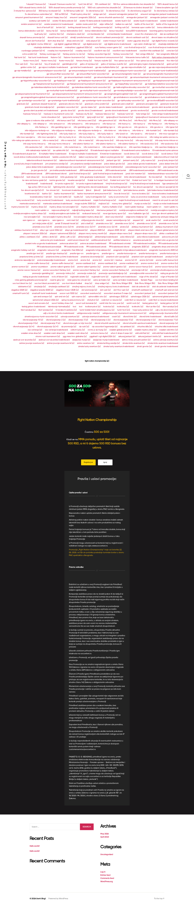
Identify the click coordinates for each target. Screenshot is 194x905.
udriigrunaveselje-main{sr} (88, 313)
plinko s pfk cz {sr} (67, 237)
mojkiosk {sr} (103, 204)
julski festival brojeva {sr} (79, 174)
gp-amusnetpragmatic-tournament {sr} (160, 74)
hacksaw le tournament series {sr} (58, 114)
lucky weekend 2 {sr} (25, 200)
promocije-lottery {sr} (65, 273)
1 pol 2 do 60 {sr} (85, 4)
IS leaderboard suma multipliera (136, 150)
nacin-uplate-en (154, 207)
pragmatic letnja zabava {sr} (98, 250)
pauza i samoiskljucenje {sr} (118, 220)
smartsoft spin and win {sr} (166, 290)
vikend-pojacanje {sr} (168, 323)
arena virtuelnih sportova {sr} (111, 18)
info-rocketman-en (53, 147)
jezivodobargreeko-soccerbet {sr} (70, 167)
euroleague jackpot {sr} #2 (33, 51)
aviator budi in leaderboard (145, 21)
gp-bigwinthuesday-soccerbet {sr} (36, 81)
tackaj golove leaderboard (33, 307)
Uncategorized (106, 854)
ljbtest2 (97, 190)
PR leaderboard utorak (96, 247)
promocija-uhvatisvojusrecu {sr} (164, 270)
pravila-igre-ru (92, 254)
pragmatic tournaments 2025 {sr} (163, 250)
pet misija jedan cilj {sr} (42, 224)
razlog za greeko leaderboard (36, 277)
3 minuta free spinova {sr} (25, 11)
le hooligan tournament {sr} (166, 180)
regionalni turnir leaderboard (123, 277)
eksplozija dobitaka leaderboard (48, 47)
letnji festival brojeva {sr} (116, 184)
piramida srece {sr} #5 (42, 227)
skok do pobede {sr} (140, 287)
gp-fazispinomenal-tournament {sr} (48, 84)
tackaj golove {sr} (149, 303)
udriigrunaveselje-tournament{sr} (163, 313)
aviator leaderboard (169, 21)
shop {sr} (88, 283)
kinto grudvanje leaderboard (92, 177)
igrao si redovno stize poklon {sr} (40, 121)
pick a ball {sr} (87, 224)
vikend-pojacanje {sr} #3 (47, 327)
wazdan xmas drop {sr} (31, 333)
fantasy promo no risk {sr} (74, 54)
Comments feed (107, 878)
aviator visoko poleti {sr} (86, 24)
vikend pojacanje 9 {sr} (50, 323)
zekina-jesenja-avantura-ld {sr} (60, 343)
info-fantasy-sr (41, 127)
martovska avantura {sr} (30, 204)
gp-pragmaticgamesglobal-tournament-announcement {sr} (47, 97)
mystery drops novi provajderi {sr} (63, 207)
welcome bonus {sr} (99, 333)
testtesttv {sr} (137, 307)
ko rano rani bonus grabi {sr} (34, 180)
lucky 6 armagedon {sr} (96, 197)
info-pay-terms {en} (104, 140)
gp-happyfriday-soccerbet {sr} (128, 84)
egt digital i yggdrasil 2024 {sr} (67, 44)
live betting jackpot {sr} (120, 187)
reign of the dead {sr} (148, 277)
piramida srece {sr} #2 (124, 224)
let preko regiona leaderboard (89, 184)
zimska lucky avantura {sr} (89, 346)
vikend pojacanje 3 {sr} (78, 320)
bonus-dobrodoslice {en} (71, 31)
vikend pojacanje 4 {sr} (101, 320)
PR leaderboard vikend (119, 247)
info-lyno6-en (122, 134)
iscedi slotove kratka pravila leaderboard (32, 157)
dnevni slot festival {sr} (35, 41)
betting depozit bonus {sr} (79, 27)
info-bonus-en (109, 124)
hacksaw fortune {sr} (32, 114)
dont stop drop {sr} (56, 41)
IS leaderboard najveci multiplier (105, 150)
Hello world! (35, 846)
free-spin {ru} (36, 64)
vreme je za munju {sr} (97, 330)
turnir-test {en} (123, 310)
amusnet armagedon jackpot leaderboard (159, 14)
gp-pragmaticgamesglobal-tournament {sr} (158, 94)
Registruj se (88, 462)
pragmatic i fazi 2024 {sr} (72, 250)
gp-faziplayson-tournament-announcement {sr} (129, 81)
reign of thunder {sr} (169, 277)
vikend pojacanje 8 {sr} (28, 323)
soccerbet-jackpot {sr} (168, 293)
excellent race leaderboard (125, 51)
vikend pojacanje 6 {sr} (146, 320)
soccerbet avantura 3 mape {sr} (118, 293)
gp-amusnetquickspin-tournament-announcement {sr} (154, 77)
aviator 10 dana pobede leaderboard (96, 21)
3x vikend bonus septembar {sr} (38, 14)
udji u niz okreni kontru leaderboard (58, 313)
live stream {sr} (52, 190)
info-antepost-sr (92, 124)
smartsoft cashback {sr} (142, 290)
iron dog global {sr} (79, 150)
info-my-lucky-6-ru (87, 137)
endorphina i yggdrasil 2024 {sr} (78, 47)
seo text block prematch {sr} (46, 283)
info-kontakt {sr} (27, 134)
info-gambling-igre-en (61, 127)
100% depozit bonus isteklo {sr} (32, 8)
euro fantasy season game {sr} (108, 47)
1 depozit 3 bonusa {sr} (36, 4)
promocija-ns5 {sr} (140, 270)
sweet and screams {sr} (38, 303)
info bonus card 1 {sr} (66, 121)
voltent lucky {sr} (78, 330)
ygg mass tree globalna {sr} (75, 337)
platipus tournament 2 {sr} (166, 227)
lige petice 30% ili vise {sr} (39, 187)
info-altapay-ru (24, 124)
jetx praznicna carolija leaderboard (86, 164)
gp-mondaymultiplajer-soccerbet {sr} (130, 91)
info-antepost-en (57, 124)
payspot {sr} (138, 220)
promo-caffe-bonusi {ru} (38, 263)
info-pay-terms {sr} (144, 140)
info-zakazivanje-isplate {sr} (38, 150)
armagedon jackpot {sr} (137, 18)
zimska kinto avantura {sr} (133, 343)
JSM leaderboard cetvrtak (90, 170)
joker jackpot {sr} (170, 167)
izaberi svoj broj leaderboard (138, 157)
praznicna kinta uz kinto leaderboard (62, 257)
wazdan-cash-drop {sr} (78, 333)
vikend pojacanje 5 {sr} (123, 320)
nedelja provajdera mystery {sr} (164, 210)
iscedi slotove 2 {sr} (150, 154)
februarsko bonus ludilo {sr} (137, 57)
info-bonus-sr (139, 124)
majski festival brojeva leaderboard (134, 200)
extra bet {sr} (172, 51)
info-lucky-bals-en (68, 134)
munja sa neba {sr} (142, 204)
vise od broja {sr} (35, 330)
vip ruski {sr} (84, 327)
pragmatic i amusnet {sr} (48, 250)
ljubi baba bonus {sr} (112, 190)
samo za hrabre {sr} (101, 280)
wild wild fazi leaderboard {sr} (165, 333)
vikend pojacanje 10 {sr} (33, 320)
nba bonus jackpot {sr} (106, 210)
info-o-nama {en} (50, 140)
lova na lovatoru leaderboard (165, 194)
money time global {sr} (122, 204)
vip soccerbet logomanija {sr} (104, 327)
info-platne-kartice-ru (106, 144)
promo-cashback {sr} (129, 263)
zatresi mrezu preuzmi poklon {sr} (136, 340)
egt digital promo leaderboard (117, 44)
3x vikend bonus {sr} (94, 11)
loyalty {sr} (78, 197)
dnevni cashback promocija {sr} (109, 37)
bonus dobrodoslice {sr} (167, 27)
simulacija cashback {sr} (58, 287)
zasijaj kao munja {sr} (81, 340)
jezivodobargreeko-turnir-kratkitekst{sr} (105, 167)
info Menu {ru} (140, 121)
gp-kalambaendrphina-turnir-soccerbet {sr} (91, 87)
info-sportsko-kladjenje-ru (140, 147)
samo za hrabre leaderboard (125, 280)
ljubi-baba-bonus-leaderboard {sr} (162, 190)
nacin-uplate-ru (171, 207)
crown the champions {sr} (146, 34)
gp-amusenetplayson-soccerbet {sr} (50, 71)
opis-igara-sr (58, 220)
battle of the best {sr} (144, 24)
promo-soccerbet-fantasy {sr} (115, 270)
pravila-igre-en (76, 254)
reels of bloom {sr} (59, 277)
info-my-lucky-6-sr (107, 137)
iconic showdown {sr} (50, 117)
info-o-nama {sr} (86, 140)
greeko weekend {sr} (140, 111)
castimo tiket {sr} (56, 34)
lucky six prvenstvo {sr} (118, 197)
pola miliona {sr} (127, 237)
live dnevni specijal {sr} (143, 187)
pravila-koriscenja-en (126, 254)
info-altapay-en (171, 121)
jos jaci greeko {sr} (39, 170)
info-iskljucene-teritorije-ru (63, 131)
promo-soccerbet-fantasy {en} (56, 270)
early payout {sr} (93, 41)
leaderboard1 (32, 184)
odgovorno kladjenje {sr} (136, 217)
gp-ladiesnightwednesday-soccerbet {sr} (131, 87)
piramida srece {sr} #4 (168, 224)
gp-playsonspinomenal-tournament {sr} (32, 94)
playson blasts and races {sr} (140, 230)
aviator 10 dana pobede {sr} (64, 21)
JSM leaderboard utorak (31, 174)
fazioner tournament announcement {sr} (105, 57)
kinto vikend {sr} (114, 177)
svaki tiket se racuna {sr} (135, 300)
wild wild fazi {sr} (142, 333)
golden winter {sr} (28, 67)
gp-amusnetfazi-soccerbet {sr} (60, 74)
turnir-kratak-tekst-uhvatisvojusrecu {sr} (97, 310)
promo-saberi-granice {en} (62, 267)
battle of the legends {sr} (167, 24)
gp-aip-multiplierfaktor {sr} (107, 67)
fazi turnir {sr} (19, 57)
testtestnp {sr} (123, 307)
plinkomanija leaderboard (106, 237)
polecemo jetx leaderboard (53, 240)
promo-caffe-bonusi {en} (167, 260)
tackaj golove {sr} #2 (169, 303)
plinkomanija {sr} (85, 237)
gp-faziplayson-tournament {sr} (92, 81)
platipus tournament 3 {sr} (26, 230)
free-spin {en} (21, 64)
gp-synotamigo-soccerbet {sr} (31, 101)
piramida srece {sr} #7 (85, 227)
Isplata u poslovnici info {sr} (64, 157)
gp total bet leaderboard (82, 67)
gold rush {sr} (172, 64)
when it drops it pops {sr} (121, 333)
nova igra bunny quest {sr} (114, 214)
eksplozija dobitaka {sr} (168, 44)
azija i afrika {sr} (106, 24)
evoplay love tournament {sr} (60, 51)
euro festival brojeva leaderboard (163, 47)
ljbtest (88, 190)
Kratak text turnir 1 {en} (98, 180)
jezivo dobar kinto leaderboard (39, 167)
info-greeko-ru (140, 127)
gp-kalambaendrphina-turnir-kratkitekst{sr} (50, 87)
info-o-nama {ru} (68, 140)
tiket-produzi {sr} (45, 310)
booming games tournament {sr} (164, 31)
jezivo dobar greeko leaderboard (142, 164)
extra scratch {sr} (29, 54)
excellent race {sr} (102, 51)
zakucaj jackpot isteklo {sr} (149, 337)
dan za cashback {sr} (169, 34)
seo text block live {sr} (22, 283)
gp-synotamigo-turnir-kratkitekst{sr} (64, 101)
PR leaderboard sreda (74, 247)
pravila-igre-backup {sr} (56, 254)
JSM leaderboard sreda (167, 170)
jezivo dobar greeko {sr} (114, 164)
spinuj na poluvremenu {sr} (72, 300)
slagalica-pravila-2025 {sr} (41, 290)
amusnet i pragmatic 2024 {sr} (83, 18)
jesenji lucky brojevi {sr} (168, 160)
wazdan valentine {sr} (168, 330)
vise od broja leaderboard (56, 330)
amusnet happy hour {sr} (56, 18)
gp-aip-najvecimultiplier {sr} (133, 67)
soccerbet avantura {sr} (90, 293)
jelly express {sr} (148, 160)
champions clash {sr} (75, 34)
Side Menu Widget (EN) (122, 283)
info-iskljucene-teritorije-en (37, 131)
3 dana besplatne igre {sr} (166, 8)
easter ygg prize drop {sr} (138, 41)
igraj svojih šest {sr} (95, 117)
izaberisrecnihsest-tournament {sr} (42, 160)
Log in (102, 872)
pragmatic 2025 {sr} (140, 247)
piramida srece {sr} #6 (64, 227)
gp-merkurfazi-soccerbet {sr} (165, 87)
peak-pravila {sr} (170, 220)
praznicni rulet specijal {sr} (117, 257)
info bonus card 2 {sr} (87, 121)
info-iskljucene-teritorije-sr (89, 131)
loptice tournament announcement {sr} (94, 194)
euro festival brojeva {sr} (135, 47)
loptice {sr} (46, 194)
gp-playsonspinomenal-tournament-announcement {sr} (76, 94)
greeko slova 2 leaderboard (90, 111)
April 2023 (104, 837)
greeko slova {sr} (68, 111)
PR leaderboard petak (168, 244)
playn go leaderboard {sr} (76, 230)
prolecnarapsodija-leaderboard (51, 260)
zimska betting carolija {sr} (108, 343)
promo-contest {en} (149, 263)
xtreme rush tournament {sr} (47, 337)
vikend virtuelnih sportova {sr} (107, 323)
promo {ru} (85, 260)
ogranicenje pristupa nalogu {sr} (164, 217)
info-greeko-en (124, 127)
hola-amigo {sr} (143, 114)
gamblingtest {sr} (69, 64)
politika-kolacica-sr (122, 240)
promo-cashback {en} (85, 263)
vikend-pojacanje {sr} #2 (23, 327)
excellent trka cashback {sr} (152, 51)
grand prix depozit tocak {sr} (43, 104)
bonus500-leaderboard (136, 31)
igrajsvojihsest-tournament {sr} (119, 117)
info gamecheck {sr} (107, 121)
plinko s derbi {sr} (50, 237)
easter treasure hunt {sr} (113, 41)
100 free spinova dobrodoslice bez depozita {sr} (134, 4)
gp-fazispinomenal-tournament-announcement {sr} (89, 84)
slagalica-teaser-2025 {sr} (67, 290)
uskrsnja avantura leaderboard (95, 317)
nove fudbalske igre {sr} (139, 214)
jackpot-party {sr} (131, 160)
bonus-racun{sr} (116, 31)
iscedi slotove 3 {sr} (169, 154)
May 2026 (104, 834)
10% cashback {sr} (102, 4)
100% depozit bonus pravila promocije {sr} (67, 8)
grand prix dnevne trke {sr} (70, 104)
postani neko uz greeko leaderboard (41, 244)
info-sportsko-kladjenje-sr (166, 147)
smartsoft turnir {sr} (20, 293)
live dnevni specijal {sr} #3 (32, 190)
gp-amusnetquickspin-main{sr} (77, 77)
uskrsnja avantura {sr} (70, 317)
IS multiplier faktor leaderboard (52, 154)
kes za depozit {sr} (50, 177)
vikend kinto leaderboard (150, 317)
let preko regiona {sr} (64, 184)
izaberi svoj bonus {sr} (88, 157)
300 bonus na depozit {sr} (50, 11)
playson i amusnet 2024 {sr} (35, 234)
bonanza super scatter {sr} (143, 27)
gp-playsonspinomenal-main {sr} (163, 91)
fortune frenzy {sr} (84, 61)
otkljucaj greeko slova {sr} (92, 220)
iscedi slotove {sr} (131, 154)
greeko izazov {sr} (88, 107)
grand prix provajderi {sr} (147, 104)
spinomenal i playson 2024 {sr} (46, 300)
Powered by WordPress (58, 899)
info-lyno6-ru (136, 134)
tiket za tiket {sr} (153, 307)
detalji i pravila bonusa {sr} (81, 37)
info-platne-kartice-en (83, 144)
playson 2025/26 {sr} (116, 230)
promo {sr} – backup (113, 260)
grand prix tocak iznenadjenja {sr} (39, 107)
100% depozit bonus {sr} (167, 4)
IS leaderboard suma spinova (165, 150)
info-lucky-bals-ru (87, 134)
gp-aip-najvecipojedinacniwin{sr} (163, 67)
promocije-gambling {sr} (42, 273)
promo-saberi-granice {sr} (114, 267)
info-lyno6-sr (150, 134)
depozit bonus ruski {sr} (57, 37)
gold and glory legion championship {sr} (146, 64)
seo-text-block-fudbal (72, 283)
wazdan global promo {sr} (120, 330)
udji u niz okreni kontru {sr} (166, 310)
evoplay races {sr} (83, 51)
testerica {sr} (108, 307)
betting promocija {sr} (102, 27)
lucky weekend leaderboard (78, 200)
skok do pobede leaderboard (165, 287)
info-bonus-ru (124, 124)
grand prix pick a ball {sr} (122, 104)
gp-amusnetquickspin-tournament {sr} (110, 77)
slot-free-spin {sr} (121, 290)
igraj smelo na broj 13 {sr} (73, 117)
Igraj (105, 462)
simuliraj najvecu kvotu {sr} (83, 287)
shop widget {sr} (102, 283)
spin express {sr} (79, 297)
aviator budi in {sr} (123, 21)
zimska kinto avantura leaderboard (162, 343)
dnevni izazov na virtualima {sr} (164, 37)
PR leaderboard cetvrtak (120, 244)
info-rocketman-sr (92, 147)
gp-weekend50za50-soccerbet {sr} (162, 101)
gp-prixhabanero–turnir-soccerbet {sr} (94, 97)
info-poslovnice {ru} (169, 144)
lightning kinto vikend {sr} (64, 187)
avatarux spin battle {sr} (39, 21)
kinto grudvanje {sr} (68, 177)
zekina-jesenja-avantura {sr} (31, 343)
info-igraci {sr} (172, 127)
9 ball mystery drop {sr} (80, 14)
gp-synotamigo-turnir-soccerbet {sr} (98, 101)
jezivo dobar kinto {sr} (168, 164)
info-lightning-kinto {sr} (47, 134)
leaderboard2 (46, 184)
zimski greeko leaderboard (166, 346)
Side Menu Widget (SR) (168, 283)
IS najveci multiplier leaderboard (83, 154)
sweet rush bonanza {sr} (86, 303)
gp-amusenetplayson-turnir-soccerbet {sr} (127, 71)
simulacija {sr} (40, 287)
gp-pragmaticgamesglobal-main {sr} (120, 94)
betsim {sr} (60, 27)
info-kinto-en (110, 131)
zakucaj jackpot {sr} (126, 337)
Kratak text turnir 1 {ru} (120, 180)
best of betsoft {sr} (45, 27)
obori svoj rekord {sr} (114, 217)
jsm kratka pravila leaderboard (63, 170)
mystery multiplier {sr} (90, 207)
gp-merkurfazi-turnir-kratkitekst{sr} (62, 91)
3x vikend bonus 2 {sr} (115, 11)
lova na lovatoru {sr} (140, 194)
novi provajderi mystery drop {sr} (57, 217)
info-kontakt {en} (153, 131)
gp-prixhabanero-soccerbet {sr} (128, 97)
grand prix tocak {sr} (169, 104)
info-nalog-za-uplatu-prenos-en (132, 137)
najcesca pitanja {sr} (60, 210)
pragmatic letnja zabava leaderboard (130, 250)
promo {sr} (97, 260)
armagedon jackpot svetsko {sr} (164, 18)
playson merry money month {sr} (93, 234)
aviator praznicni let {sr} (31, 24)
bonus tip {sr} (52, 31)
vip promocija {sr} (68, 327)
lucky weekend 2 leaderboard (50, 200)
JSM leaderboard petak (115, 170)
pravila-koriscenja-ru (148, 254)
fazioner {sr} (56, 57)
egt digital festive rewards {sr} (165, 41)
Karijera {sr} (19, 177)
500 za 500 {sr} (61, 14)
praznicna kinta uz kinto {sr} (31, 257)
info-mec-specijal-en (168, 134)
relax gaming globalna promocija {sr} (31, 280)
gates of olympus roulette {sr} (114, 64)
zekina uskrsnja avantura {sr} (165, 340)
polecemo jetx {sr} (170, 237)
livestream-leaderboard (72, 190)
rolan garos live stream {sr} (78, 280)
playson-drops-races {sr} (146, 234)
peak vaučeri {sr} (153, 220)
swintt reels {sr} (133, 303)
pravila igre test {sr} (34, 254)
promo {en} (73, 260)
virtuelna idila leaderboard (166, 327)
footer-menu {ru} (49, 61)
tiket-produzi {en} (170, 307)
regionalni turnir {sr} (99, 277)
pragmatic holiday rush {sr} (23, 250)
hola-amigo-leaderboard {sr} (165, 114)
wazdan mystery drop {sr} (145, 330)
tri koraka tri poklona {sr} (66, 310)
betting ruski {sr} (122, 27)
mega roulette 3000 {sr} (85, 204)
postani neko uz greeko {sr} (166, 240)
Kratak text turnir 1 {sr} (141, 180)
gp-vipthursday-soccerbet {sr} (130, 101)
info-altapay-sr (40, 124)
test (74, 307)
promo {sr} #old (146, 260)
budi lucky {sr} (40, 34)
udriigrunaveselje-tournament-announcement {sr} (124, 313)
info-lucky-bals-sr (105, 134)
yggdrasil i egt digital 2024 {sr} (102, 337)
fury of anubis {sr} (52, 64)
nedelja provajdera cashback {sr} (133, 210)
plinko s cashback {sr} (168, 234)
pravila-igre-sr (108, 254)
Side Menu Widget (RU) (145, 283)
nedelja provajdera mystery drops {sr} (29, 214)
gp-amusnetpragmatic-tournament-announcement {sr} (36, 77)
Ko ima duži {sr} (155, 177)
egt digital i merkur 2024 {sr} (39, 44)
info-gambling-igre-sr (105, 127)
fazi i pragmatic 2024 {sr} (167, 54)
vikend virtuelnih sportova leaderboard (140, 323)
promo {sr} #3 (131, 260)
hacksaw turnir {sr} (125, 114)
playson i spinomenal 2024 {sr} (63, 234)
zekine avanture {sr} (85, 343)
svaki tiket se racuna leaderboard (163, 300)
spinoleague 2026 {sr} (140, 297)
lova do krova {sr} (121, 194)
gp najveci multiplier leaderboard (53, 67)
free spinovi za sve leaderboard (150, 61)
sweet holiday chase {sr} (62, 303)
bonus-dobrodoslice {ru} (95, 31)
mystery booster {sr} (19, 207)
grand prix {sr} (23, 104)
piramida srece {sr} (104, 224)
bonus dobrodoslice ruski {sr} (31, 31)
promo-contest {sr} (20, 267)
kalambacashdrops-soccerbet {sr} (163, 174)
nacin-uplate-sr (42, 210)
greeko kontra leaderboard (137, 107)
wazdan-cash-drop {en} (54, 333)
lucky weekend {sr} (170, 197)
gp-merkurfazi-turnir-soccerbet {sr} (95, 91)
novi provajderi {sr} (32, 217)
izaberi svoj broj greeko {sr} (111, 157)
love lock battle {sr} (62, 197)
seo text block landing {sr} (166, 280)
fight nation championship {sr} (165, 57)
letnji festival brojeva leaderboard (145, 184)
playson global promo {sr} (167, 230)
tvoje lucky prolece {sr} (143, 310)
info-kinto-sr (137, 131)
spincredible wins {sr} (97, 297)
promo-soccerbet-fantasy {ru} (86, 270)
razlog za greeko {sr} (169, 273)
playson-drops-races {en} (121, 234)
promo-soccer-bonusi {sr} (29, 270)
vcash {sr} (116, 317)
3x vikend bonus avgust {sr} (139, 11)
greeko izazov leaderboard (110, 107)
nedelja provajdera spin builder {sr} (64, 214)
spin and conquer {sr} (42, 297)
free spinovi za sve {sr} (124, 61)
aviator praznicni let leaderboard (58, 24)
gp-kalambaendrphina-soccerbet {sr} (161, 84)
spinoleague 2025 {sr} (118, 297)
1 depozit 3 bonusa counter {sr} (61, 4)
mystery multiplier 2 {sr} (112, 207)
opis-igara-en (29, 220)
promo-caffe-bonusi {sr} (62, 263)
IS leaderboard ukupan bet (24, 154)
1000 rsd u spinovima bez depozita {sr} (104, 8)
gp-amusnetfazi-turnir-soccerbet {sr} (93, 74)
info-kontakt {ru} (171, 131)
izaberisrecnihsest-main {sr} (166, 157)
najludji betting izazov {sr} (83, 210)
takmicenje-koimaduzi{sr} (59, 307)
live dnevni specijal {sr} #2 (167, 187)
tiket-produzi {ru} (28, 310)
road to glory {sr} (57, 280)
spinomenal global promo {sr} (165, 297)
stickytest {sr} (93, 300)
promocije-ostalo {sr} (86, 273)
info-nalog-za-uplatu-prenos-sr (26, 140)
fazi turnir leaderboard (38, 57)
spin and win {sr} (62, 297)
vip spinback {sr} (127, 327)
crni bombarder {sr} (95, 34)
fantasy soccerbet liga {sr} (99, 54)
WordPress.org (106, 882)
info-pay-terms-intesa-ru (34, 144)
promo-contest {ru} (169, 263)
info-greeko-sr (156, 127)
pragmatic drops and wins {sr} (165, 247)
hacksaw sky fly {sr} (84, 114)
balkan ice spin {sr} (124, 24)
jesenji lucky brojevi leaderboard (28, 164)
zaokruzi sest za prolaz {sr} (24, 340)
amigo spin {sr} (99, 14)
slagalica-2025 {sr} (19, 290)
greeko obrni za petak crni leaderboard (41, 111)
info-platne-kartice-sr (128, 144)
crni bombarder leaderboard (119, 34)
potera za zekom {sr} (68, 244)
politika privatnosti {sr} (101, 240)
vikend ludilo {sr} (171, 317)
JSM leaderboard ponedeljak (141, 170)
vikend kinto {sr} (130, 317)
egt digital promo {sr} (92, 44)
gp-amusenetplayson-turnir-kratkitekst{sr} (87, 71)
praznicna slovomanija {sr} (92, 257)
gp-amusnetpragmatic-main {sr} (126, 74)
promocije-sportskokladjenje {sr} (113, 273)
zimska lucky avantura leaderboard (118, 346)
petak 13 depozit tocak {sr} (66, 224)
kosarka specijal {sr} (76, 180)
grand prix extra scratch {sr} (97, 104)
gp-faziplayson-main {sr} (64, 81)
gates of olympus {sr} (89, 64)
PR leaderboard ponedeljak (49, 247)
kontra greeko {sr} (57, 180)
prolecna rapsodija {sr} (24, 260)
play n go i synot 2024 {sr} (51, 230)
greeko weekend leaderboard (165, 111)
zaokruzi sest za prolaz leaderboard (54, 340)
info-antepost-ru (75, 124)
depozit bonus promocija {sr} (32, 37)
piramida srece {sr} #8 (107, 227)
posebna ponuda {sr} (142, 240)
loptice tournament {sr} (64, 194)
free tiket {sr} (172, 61)
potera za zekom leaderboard (93, 244)
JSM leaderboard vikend (55, 174)
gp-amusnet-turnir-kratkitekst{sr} (163, 71)
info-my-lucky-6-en (67, 137)
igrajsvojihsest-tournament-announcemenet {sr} (157, 117)
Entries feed (105, 875)
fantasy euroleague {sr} (50, 54)
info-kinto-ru (124, 131)
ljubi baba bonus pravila (134, 190)
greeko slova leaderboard (116, 111)
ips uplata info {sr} (60, 150)
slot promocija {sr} (89, 290)
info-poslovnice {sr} (33, 147)
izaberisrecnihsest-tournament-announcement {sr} (81, 160)
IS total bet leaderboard (110, 154)
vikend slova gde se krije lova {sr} (77, 323)
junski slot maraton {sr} (135, 174)
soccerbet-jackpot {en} (145, 293)
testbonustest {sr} (92, 307)
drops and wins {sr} (75, 41)
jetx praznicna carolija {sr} (56, 164)
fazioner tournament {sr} (74, 57)
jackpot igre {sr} (113, 160)
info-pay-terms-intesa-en (166, 140)
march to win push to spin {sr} (165, 200)
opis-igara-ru (44, 220)
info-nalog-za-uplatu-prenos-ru (164, 137)
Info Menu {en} (125, 121)
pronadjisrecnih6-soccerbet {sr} (144, 273)
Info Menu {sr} (155, 121)
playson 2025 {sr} (97, 230)
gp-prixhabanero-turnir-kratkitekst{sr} (161, 97)
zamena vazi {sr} (171, 337)
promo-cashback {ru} (107, 263)
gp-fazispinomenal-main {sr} (165, 81)
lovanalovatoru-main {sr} (41, 197)
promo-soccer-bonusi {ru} (166, 267)
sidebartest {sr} (24, 287)
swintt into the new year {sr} (111, 303)
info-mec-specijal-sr (47, 137)
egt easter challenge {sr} (144, 44)
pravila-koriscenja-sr (169, 254)
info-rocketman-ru (73, 147)
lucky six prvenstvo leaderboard (145, 197)
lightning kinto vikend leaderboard (93, 187)
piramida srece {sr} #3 (146, 224)
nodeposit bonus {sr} (91, 214)
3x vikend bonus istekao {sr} (166, 11)
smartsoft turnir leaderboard (44, 293)
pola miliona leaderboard (148, 237)
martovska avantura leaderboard (57, 204)
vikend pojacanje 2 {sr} (56, 320)
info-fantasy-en (155, 124)
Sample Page (147, 280)
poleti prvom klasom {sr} (78, 240)
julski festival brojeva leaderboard (108, 174)
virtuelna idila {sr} (144, 327)
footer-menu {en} (31, 61)
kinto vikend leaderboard (135, 177)
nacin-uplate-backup (134, 207)
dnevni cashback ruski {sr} (137, 37)
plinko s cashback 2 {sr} (30, 237)
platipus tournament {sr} (142, 227)
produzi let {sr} (171, 257)
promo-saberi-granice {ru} (88, 267)
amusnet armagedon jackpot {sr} (123, 14)
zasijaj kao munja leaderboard (106, 340)
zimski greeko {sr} (144, 346)
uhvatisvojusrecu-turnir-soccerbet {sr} (41, 317)
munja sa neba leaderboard (165, 204)
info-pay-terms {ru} (124, 140)
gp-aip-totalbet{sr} (22, 71)
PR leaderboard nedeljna (144, 244)
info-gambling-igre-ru (83, 127)
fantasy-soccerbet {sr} (123, 54)
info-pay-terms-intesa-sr (59, 144)
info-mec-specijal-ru (26, 137)
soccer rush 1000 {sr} (69, 293)
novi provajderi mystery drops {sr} (88, 217)
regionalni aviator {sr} (79, 277)
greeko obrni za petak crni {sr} (165, 107)
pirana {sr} (124, 227)
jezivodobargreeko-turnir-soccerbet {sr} (143, 167)
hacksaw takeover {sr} (105, 114)
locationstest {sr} (32, 194)
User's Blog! (5, 154)
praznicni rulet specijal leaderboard (147, 257)
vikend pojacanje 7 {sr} (168, 320)
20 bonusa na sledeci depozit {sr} (137, 8)
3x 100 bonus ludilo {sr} (73, 11)
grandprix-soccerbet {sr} (67, 107)
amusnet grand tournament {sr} (29, 18)
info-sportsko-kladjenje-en (114, 147)
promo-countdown (39, 267)
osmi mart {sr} (72, 220)
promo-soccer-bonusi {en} (140, 267)
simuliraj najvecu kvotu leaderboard (113, 287)
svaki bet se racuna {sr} (111, 300)
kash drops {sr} (33, 177)
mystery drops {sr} (39, 207)
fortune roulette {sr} (103, 61)
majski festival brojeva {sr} (104, 200)
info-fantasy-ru (171, 124)
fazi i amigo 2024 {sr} (145, 54)
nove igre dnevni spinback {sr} (165, 214)
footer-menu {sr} (66, 61)
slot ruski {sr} (105, 290)
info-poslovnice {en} (149, 144)
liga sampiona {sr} (170, 184)
